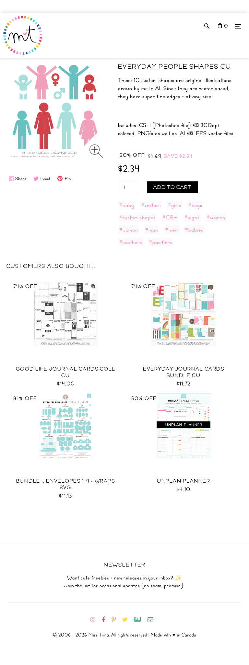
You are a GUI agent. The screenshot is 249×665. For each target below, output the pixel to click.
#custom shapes (137, 217)
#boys (195, 205)
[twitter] (127, 620)
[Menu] (238, 26)
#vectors (151, 205)
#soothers (130, 242)
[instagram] (95, 620)
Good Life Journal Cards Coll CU (65, 372)
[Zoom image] (96, 151)
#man (151, 229)
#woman (128, 229)
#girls (174, 205)
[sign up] (140, 620)
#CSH (170, 217)
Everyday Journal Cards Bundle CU (183, 372)
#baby (126, 205)
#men (171, 229)
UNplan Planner (183, 481)
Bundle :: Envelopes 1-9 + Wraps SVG (65, 484)
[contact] (153, 620)
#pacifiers (160, 242)
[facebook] (106, 620)
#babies (194, 229)
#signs (192, 217)
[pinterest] (116, 620)
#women (216, 217)
